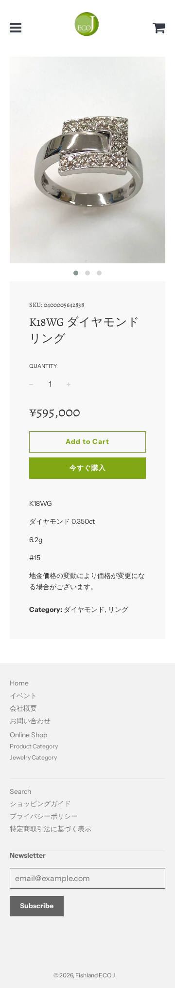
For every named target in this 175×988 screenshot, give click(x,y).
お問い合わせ (30, 720)
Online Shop (28, 734)
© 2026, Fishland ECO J (84, 975)
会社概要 (23, 708)
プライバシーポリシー (44, 816)
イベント (23, 695)
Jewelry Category (33, 757)
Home (19, 683)
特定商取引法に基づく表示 (50, 828)
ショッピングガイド (40, 803)
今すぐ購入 (88, 467)
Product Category (34, 746)
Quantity (43, 366)
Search (20, 791)
